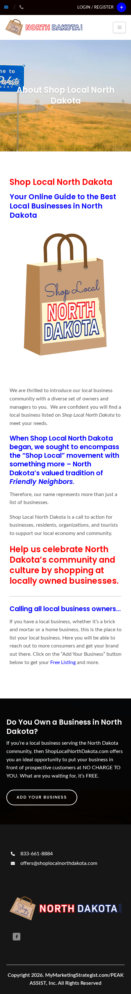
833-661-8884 (36, 853)
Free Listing (63, 662)
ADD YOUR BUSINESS (42, 797)
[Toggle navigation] (119, 27)
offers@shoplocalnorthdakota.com (58, 863)
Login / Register (95, 7)
